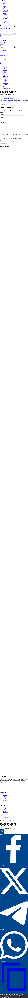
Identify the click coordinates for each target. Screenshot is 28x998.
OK (7, 997)
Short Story (5, 76)
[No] (8, 997)
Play (4, 7)
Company (5, 800)
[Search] (0, 25)
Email (2, 117)
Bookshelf (2, 42)
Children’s (5, 17)
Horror (4, 15)
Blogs (4, 21)
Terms (4, 796)
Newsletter (5, 812)
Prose (4, 6)
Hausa (4, 19)
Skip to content (3, 0)
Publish (1, 44)
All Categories (6, 22)
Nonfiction (5, 11)
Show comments (4, 104)
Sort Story (5, 10)
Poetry (4, 9)
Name (2, 114)
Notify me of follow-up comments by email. (12, 138)
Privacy (4, 797)
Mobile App (5, 799)
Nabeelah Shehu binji (9, 98)
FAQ (4, 809)
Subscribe (5, 68)
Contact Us (5, 808)
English (5, 18)
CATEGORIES (6, 71)
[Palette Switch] (14, 36)
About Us (5, 795)
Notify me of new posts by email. (9, 141)
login (6, 100)
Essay (4, 13)
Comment (2, 122)
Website (2, 120)
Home (4, 66)
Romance (5, 14)
